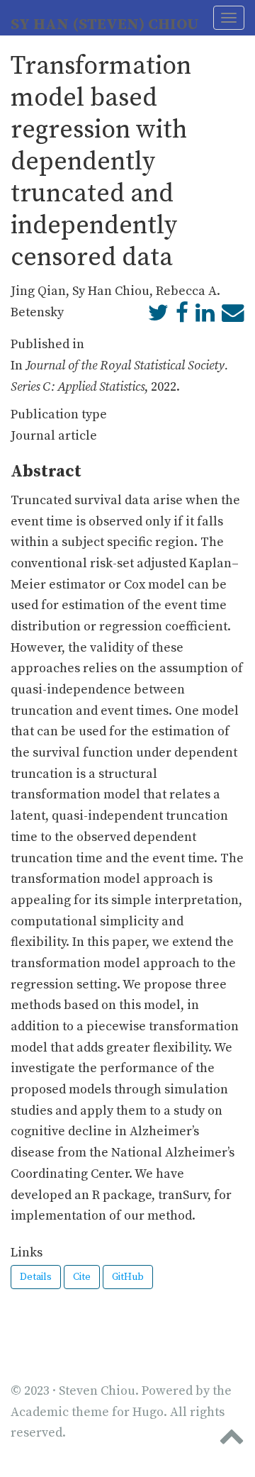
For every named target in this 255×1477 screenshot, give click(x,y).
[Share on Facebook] (182, 316)
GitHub (128, 1277)
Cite (82, 1277)
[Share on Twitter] (158, 316)
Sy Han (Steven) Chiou (105, 24)
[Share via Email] (233, 316)
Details (36, 1277)
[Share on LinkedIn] (205, 316)
